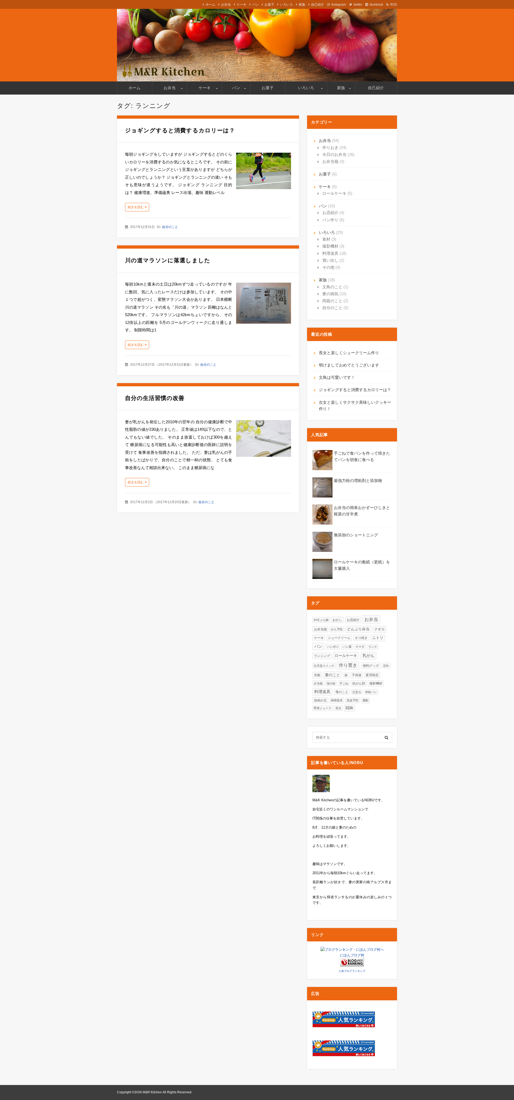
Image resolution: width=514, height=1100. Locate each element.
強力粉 (331, 683)
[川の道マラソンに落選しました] (263, 304)
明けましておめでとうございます (349, 365)
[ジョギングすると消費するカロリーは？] (263, 172)
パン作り (330, 220)
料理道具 (330, 253)
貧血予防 (352, 700)
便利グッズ (371, 666)
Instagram (338, 4)
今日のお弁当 (334, 154)
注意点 (356, 692)
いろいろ (286, 4)
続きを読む (136, 207)
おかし (337, 620)
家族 (302, 4)
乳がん (368, 655)
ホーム (210, 4)
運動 (365, 700)
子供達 (356, 675)
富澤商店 (372, 675)
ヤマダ (360, 646)
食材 (326, 239)
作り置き (348, 665)
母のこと (341, 692)
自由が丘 (320, 700)
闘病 (349, 708)
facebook (376, 4)
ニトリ (377, 638)
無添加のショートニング (356, 535)
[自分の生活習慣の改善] (263, 439)
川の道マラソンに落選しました (167, 260)
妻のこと (332, 675)
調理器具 (337, 700)
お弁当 (226, 4)
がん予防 (337, 629)
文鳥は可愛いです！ (337, 377)
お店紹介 (330, 212)
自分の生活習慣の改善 (155, 398)
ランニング (322, 656)
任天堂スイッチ (324, 665)
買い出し (330, 260)
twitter (358, 4)
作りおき (330, 147)
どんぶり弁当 (358, 629)
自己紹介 (317, 4)
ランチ (372, 646)
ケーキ (241, 4)
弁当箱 (318, 683)
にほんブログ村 (352, 955)
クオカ (379, 629)
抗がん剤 (358, 683)
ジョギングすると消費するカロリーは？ (180, 130)
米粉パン (371, 692)
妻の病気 (330, 293)
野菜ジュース (322, 708)
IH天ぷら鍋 (321, 620)
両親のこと (332, 300)
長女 (338, 708)
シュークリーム (339, 638)
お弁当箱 (330, 161)
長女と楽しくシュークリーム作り (349, 352)
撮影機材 (330, 246)
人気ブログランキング (352, 971)
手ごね (343, 683)
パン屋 (347, 646)
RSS (393, 4)
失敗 (317, 675)
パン (255, 4)
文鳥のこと (332, 287)
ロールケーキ (334, 193)
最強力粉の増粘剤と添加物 (358, 480)
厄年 (386, 665)
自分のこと (170, 227)
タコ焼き (361, 637)
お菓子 (269, 4)
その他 (328, 267)
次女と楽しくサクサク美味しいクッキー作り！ (355, 405)
